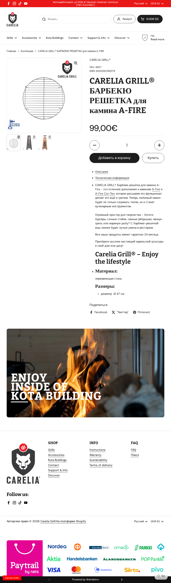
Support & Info (58, 470)
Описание (101, 172)
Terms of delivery (101, 465)
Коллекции (27, 51)
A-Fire (156, 189)
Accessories (56, 455)
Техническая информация (112, 178)
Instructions (98, 450)
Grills (51, 450)
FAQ (133, 450)
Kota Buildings (57, 460)
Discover (54, 475)
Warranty (95, 455)
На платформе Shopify (71, 521)
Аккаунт (127, 19)
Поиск (135, 455)
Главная (11, 51)
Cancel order (12, 577)
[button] (95, 145)
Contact (53, 465)
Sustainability (98, 460)
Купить (153, 157)
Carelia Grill (47, 521)
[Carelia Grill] (13, 19)
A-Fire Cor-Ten (105, 193)
